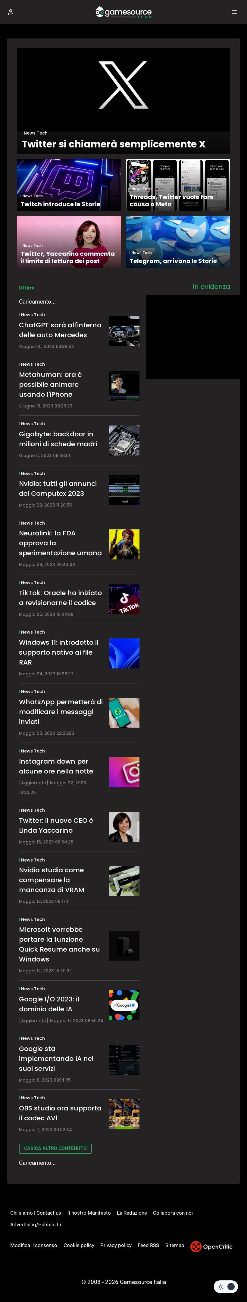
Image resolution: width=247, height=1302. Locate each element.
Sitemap (174, 1245)
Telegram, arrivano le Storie (173, 261)
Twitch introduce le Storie (60, 204)
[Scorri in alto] (232, 1279)
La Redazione (132, 1213)
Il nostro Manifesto (89, 1213)
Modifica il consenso (33, 1245)
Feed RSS (148, 1245)
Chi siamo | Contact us (35, 1213)
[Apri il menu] (234, 12)
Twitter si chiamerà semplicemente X (114, 144)
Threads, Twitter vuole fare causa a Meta (172, 200)
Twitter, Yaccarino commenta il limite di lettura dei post (67, 257)
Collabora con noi (173, 1213)
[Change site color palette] (226, 1286)
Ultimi (27, 287)
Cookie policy (79, 1245)
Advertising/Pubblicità (35, 1225)
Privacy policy (116, 1245)
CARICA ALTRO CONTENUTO (55, 1148)
